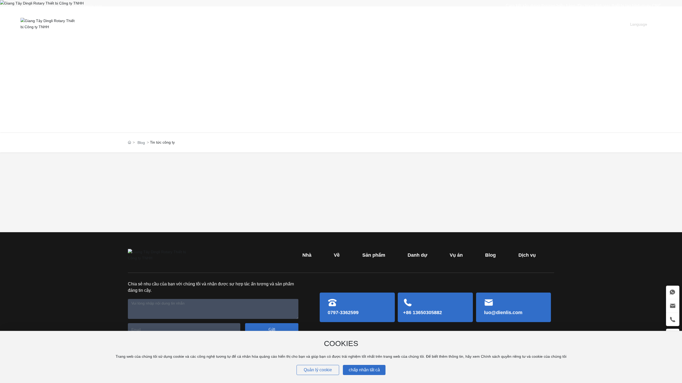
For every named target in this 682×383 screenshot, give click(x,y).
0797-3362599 (343, 312)
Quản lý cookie (318, 370)
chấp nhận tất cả (364, 370)
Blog (141, 142)
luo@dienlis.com (503, 312)
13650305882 (40, 6)
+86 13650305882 (422, 312)
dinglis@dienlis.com (85, 6)
